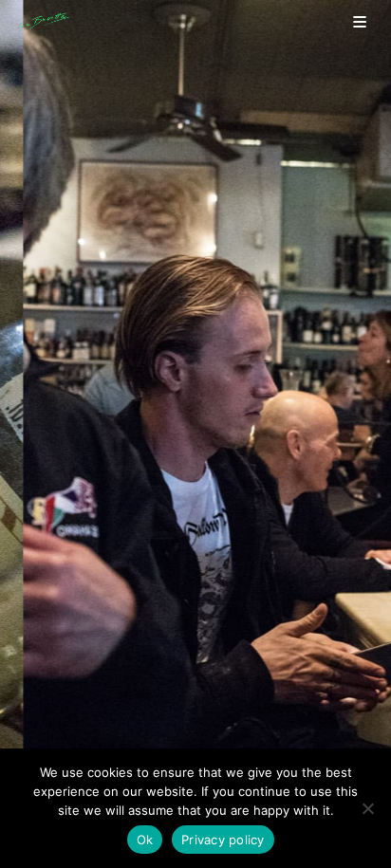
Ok (145, 839)
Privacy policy (223, 839)
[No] (367, 808)
